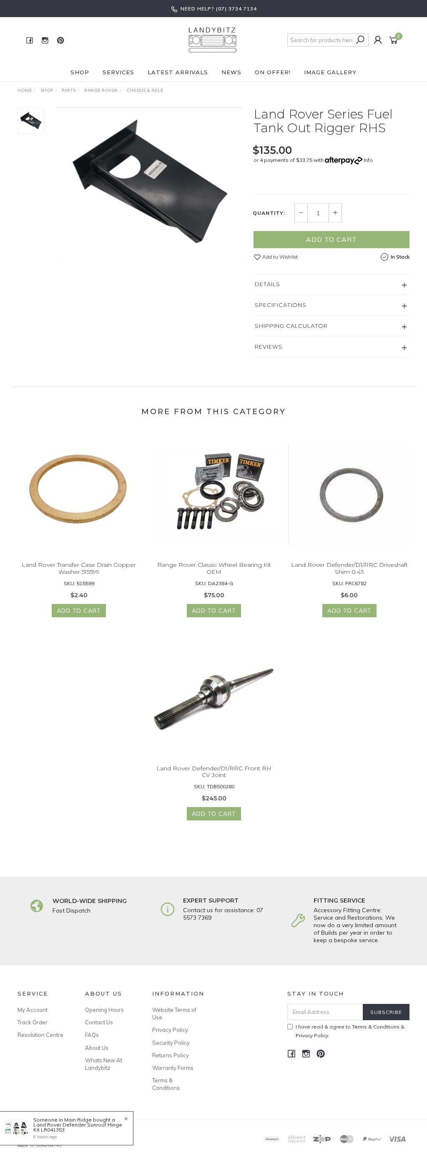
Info (368, 160)
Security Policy (171, 1042)
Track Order (33, 1022)
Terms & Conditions (166, 1084)
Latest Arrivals (178, 72)
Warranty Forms (172, 1067)
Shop (79, 72)
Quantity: (269, 213)
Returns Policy (170, 1055)
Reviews (269, 346)
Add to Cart (331, 239)
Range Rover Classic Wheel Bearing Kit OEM (214, 568)
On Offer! (273, 72)
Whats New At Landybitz (103, 1064)
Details (267, 284)
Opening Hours (104, 1009)
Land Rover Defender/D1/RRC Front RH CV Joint (213, 772)
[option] (149, 182)
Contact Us (99, 1022)
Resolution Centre (40, 1034)
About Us (96, 1047)
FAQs (92, 1034)
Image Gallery (330, 72)
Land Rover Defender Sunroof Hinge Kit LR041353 (77, 1127)
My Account (33, 1009)
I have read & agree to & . (350, 1031)
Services (118, 72)
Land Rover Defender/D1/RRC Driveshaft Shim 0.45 (349, 568)
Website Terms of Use (174, 1013)
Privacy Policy (170, 1029)
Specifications (280, 305)
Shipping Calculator (291, 325)
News (231, 72)
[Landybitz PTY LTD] (213, 39)
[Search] (360, 40)
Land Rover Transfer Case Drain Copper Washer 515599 (79, 568)
